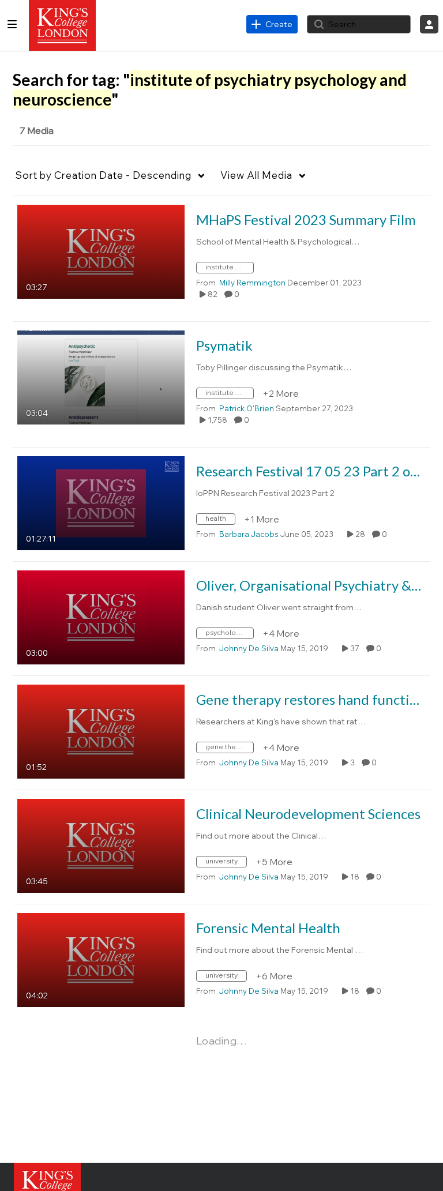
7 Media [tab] (37, 130)
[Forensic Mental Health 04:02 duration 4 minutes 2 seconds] (101, 959)
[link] (272, 24)
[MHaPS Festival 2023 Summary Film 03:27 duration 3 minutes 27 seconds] (101, 251)
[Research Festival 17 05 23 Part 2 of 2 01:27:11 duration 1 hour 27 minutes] (101, 502)
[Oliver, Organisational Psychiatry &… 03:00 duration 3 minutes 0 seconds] (101, 616)
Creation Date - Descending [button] (104, 175)
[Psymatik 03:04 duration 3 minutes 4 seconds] (101, 376)
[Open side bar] (12, 24)
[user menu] (429, 24)
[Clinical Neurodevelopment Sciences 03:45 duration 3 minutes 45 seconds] (101, 845)
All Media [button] (256, 175)
